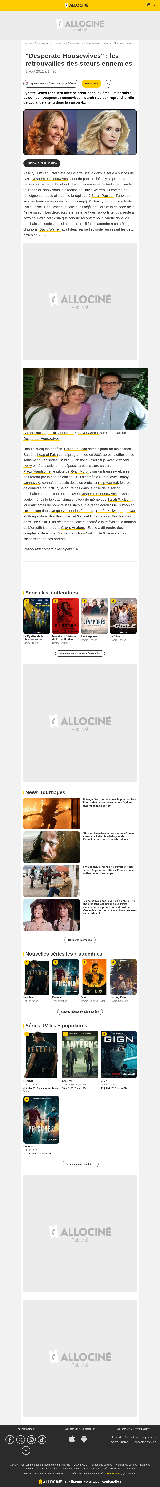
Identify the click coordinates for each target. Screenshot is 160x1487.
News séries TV (75, 43)
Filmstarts (116, 1437)
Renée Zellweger (109, 511)
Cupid (103, 477)
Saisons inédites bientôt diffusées (80, 1011)
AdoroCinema (119, 1442)
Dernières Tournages (80, 940)
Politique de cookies (101, 1464)
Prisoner (57, 997)
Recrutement (51, 1464)
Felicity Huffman (36, 173)
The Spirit (39, 522)
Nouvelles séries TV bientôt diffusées (80, 653)
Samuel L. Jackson (92, 516)
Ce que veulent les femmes (72, 511)
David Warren (94, 190)
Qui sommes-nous (31, 1464)
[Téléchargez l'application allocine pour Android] (86, 1438)
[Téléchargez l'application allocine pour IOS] (74, 1438)
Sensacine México (144, 1442)
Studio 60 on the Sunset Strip (82, 460)
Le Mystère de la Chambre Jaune (33, 638)
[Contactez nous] (27, 1450)
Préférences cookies (126, 1464)
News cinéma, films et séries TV (50, 43)
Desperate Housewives (50, 179)
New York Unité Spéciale (97, 533)
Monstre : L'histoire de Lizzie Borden (64, 638)
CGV (84, 1464)
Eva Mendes (121, 516)
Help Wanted (108, 483)
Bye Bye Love (59, 516)
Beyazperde (149, 1437)
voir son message (72, 201)
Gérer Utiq (115, 1468)
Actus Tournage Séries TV (98, 43)
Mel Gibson (121, 505)
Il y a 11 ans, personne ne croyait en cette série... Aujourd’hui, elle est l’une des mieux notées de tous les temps (110, 870)
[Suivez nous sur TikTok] (43, 1439)
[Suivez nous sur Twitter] (21, 1439)
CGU (76, 1464)
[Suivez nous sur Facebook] (10, 1439)
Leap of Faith (47, 455)
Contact (14, 1464)
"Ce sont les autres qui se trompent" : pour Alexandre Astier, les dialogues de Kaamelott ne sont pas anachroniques (109, 836)
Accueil (28, 43)
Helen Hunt (32, 511)
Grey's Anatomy (73, 528)
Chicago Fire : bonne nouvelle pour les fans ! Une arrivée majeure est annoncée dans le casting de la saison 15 (109, 802)
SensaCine (132, 1437)
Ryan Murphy (80, 471)
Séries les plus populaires (80, 1164)
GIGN (104, 1080)
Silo (83, 997)
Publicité (65, 1464)
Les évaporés (89, 636)
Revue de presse (51, 1468)
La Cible (115, 636)
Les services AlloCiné (95, 1468)
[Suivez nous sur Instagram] (32, 1439)
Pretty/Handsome (37, 471)
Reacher (28, 997)
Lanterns (67, 1080)
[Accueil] (76, 5)
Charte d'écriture (72, 1468)
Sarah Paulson (102, 196)
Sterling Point (118, 997)
